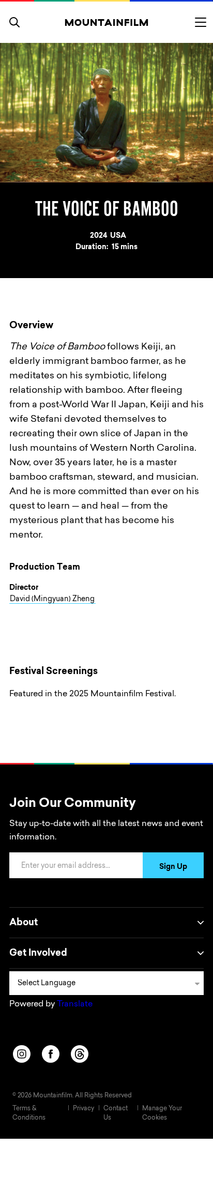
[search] (14, 22)
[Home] (106, 22)
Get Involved (38, 953)
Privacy (83, 1109)
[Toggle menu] (200, 22)
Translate (75, 1004)
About (23, 923)
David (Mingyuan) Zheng (52, 599)
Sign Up (173, 867)
